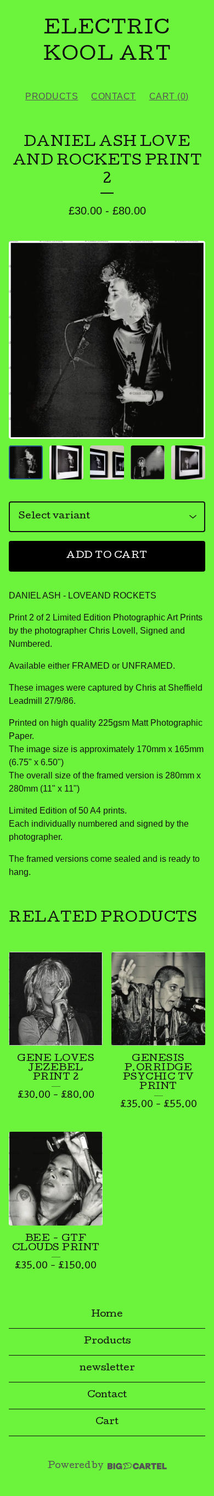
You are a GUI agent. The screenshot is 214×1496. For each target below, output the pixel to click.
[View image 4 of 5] (148, 462)
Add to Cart (107, 556)
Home (107, 1314)
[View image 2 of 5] (66, 462)
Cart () (169, 96)
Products (51, 96)
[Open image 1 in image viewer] (107, 340)
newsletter (107, 1368)
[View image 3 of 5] (107, 462)
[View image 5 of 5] (188, 462)
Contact (113, 96)
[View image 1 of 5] (26, 462)
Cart (107, 1422)
